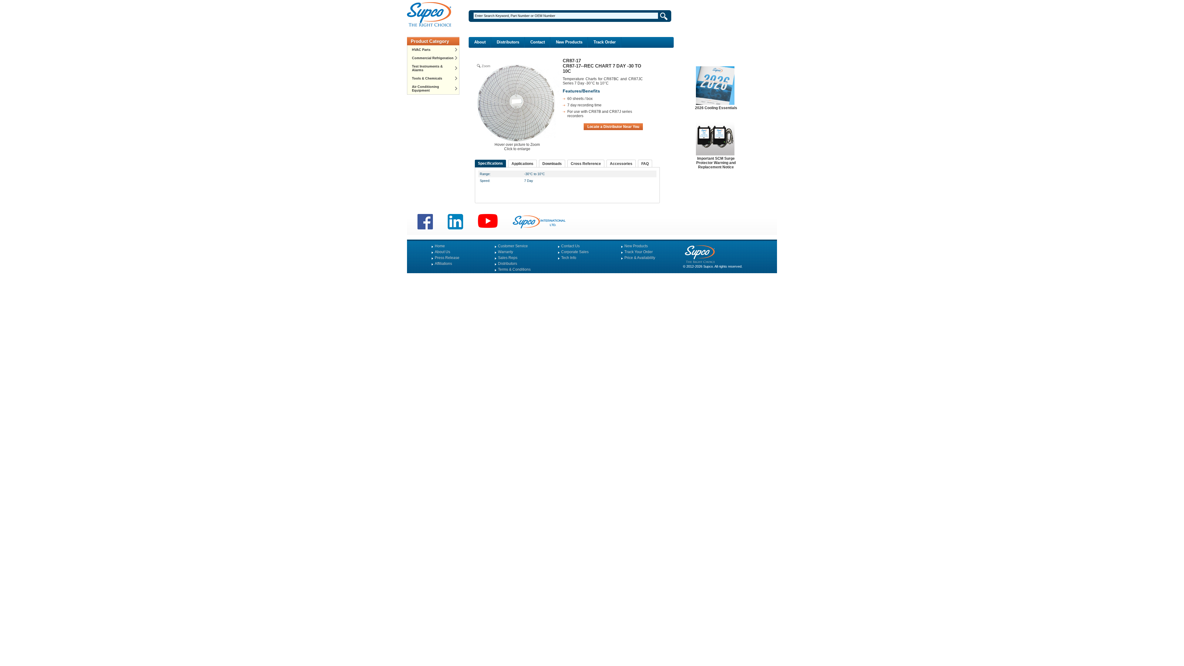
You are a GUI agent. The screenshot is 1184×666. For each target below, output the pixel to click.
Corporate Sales (575, 252)
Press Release (447, 258)
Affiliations (443, 263)
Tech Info (568, 258)
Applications (522, 164)
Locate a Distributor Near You (613, 127)
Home (440, 246)
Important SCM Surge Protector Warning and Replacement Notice (716, 162)
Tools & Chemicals (427, 78)
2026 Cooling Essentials (716, 108)
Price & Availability (639, 258)
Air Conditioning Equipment (425, 88)
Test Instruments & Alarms (427, 68)
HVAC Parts (421, 49)
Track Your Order (638, 252)
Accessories (621, 164)
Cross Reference (586, 164)
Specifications (490, 163)
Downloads (552, 164)
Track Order (605, 42)
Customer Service (513, 246)
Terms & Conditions (514, 269)
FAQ (645, 164)
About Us (442, 252)
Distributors (508, 42)
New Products (569, 42)
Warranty (505, 252)
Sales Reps (507, 258)
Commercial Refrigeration (433, 58)
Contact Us (570, 246)
